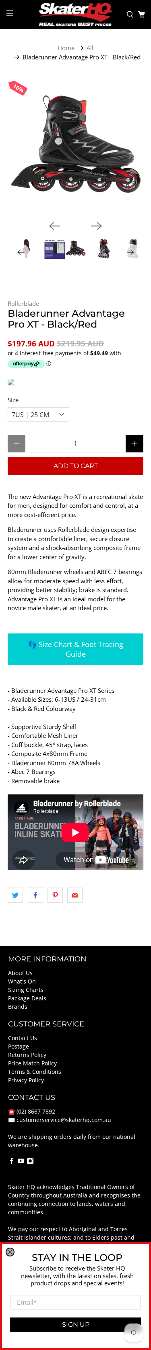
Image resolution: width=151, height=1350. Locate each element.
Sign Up (75, 1324)
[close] (10, 1252)
